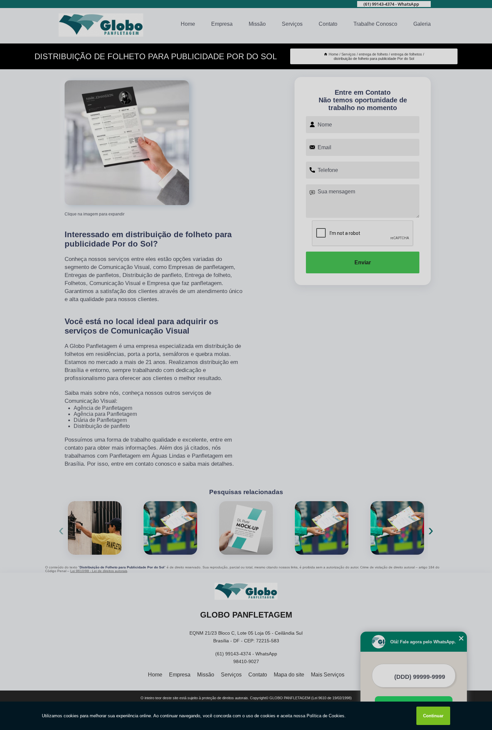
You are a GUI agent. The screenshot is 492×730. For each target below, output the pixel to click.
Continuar (433, 715)
